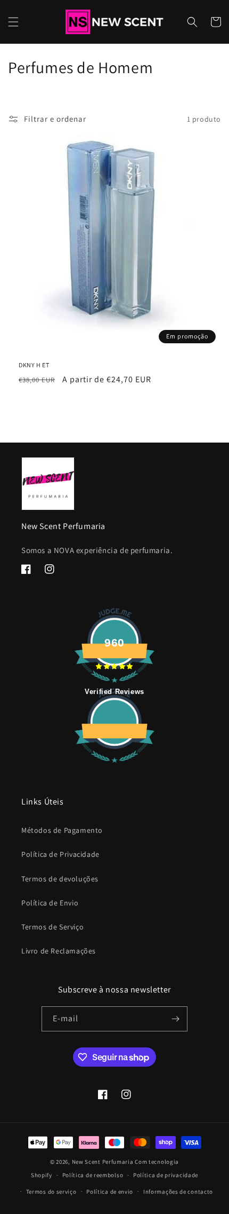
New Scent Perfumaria (103, 1161)
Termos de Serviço (52, 927)
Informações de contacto (178, 1191)
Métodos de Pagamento (62, 830)
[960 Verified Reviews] (114, 768)
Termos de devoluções (60, 879)
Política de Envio (49, 903)
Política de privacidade (165, 1175)
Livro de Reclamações (58, 951)
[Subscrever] (175, 1018)
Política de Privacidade (60, 854)
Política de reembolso (93, 1175)
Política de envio (109, 1191)
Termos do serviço (51, 1191)
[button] (13, 22)
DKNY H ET (34, 365)
